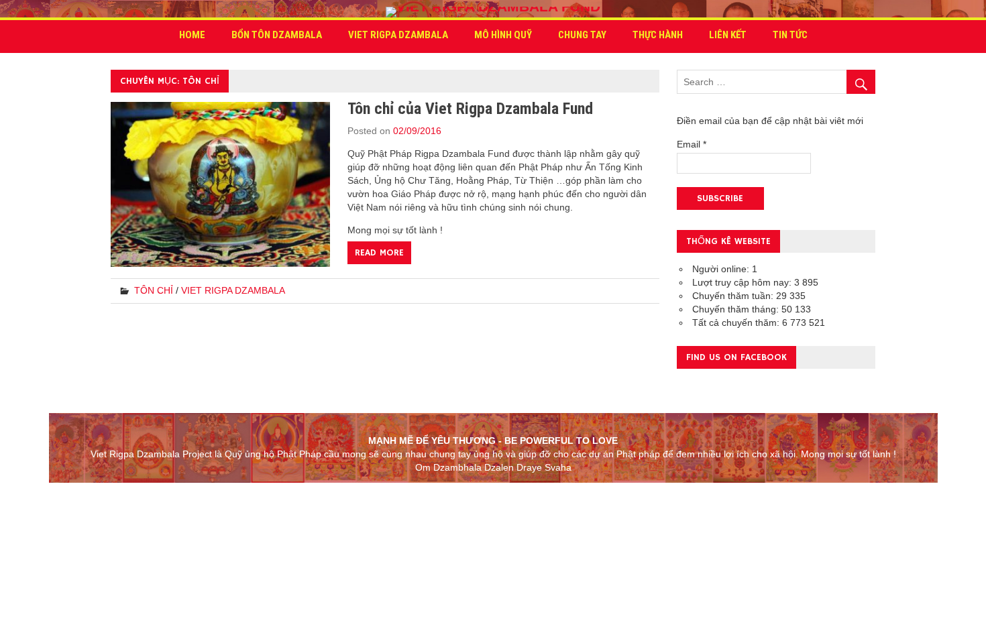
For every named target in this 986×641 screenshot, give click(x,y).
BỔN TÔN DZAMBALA (276, 35)
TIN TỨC (790, 35)
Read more (379, 253)
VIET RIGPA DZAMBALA (398, 35)
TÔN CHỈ (153, 290)
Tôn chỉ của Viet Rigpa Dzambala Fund (470, 108)
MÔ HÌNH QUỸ (503, 35)
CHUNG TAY (582, 35)
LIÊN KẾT (728, 35)
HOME (192, 35)
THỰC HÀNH (658, 35)
